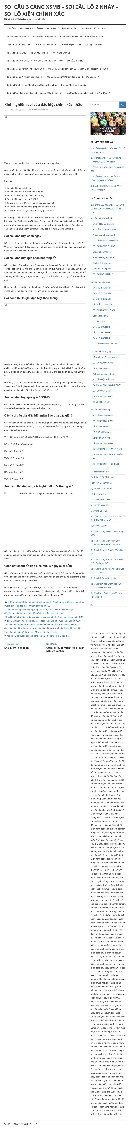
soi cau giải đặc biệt (71, 628)
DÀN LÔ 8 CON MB (102, 338)
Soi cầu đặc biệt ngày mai (46, 628)
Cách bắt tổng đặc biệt (16, 606)
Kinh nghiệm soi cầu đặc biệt (42, 617)
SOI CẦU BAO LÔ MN (103, 415)
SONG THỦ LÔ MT (101, 402)
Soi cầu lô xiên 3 (100, 316)
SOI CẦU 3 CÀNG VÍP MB (105, 229)
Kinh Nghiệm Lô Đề (94, 36)
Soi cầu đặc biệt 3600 (70, 621)
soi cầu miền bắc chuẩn (92, 28)
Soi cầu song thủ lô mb (104, 257)
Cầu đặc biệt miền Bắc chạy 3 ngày (58, 609)
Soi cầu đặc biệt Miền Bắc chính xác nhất (57, 624)
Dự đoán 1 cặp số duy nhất (18, 613)
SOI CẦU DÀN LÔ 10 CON (105, 343)
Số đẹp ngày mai (31, 621)
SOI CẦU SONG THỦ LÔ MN (106, 464)
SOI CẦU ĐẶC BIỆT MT (103, 379)
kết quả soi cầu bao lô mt (105, 357)
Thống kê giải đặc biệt (58, 636)
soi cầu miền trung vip (42, 36)
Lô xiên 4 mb (99, 321)
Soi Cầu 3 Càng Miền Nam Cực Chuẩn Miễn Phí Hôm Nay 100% (78, 69)
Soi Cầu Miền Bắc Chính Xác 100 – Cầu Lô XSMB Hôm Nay (34, 93)
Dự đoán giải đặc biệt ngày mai (48, 613)
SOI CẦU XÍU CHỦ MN (103, 421)
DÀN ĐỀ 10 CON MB (102, 304)
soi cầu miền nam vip (69, 36)
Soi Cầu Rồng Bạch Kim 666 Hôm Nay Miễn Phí (89, 93)
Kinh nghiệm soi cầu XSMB (71, 617)
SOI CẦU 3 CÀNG (75, 60)
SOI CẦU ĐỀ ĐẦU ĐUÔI (103, 274)
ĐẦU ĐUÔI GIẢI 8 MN (103, 443)
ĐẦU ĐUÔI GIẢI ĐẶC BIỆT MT (106, 385)
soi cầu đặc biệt (49, 621)
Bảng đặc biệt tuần (18, 602)
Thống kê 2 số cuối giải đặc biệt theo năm (25, 636)
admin (24, 109)
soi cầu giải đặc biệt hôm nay (19, 632)
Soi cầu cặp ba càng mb (104, 235)
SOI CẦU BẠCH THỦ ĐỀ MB (106, 240)
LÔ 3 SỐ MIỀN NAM (102, 432)
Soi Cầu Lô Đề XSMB (16, 53)
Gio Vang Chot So (61, 53)
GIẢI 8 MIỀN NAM (101, 438)
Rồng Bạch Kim (13, 621)
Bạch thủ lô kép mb (102, 263)
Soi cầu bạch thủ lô (102, 252)
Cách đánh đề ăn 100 (40, 606)
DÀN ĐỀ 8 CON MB (102, 299)
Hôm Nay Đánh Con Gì (45, 44)
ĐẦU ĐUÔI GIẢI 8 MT (102, 396)
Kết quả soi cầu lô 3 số (103, 374)
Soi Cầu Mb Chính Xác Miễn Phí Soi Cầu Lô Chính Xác (31, 85)
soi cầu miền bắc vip (16, 36)
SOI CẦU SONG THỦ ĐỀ (104, 246)
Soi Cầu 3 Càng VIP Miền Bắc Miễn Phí (24, 77)
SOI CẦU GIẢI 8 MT (102, 391)
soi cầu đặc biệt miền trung (18, 628)
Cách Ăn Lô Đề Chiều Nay (18, 44)
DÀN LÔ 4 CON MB (102, 327)
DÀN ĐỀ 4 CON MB (102, 287)
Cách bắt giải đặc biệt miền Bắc (69, 602)
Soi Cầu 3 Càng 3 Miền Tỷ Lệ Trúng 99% (25, 69)
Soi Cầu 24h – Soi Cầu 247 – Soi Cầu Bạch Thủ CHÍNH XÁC (34, 60)
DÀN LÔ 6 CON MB (102, 332)
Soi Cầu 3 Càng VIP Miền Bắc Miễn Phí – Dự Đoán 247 (73, 77)
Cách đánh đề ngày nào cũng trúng (22, 609)
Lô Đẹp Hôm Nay (94, 44)
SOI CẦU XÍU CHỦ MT (103, 362)
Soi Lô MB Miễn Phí (39, 53)
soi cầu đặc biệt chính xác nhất (20, 624)
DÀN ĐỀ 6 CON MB (102, 293)
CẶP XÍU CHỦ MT (101, 368)
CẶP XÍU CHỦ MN (101, 426)
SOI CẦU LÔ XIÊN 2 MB (104, 310)
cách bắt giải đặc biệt (40, 602)
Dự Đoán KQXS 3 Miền (70, 44)
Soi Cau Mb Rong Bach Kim (74, 85)
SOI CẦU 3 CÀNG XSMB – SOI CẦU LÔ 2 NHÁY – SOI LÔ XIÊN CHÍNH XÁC (61, 10)
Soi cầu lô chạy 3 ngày (46, 632)
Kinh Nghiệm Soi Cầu (16, 617)
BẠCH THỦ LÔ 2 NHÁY (103, 224)
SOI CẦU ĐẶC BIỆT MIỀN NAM (107, 449)
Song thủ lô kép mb (102, 268)
